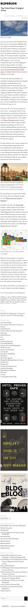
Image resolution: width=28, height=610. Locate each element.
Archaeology (3, 297)
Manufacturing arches (6, 528)
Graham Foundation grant (10, 120)
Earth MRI (19, 205)
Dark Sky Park (4, 530)
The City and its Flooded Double (9, 539)
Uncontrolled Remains (6, 343)
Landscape (2, 300)
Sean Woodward (4, 559)
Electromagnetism (4, 298)
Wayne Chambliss (5, 572)
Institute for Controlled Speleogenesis (10, 345)
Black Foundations (5, 543)
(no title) (2, 375)
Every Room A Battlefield (7, 354)
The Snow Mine (15, 584)
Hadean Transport (5, 541)
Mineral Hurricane (5, 335)
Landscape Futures (21, 296)
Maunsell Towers (10, 566)
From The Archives (7, 523)
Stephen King (8, 302)
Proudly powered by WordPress (17, 606)
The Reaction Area (5, 348)
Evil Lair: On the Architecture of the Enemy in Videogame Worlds (14, 577)
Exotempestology (5, 536)
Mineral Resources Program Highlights (11, 199)
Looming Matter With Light (8, 377)
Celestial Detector (5, 329)
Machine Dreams (5, 548)
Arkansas (10, 297)
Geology (12, 298)
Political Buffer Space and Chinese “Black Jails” (13, 526)
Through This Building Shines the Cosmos (11, 360)
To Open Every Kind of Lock (8, 366)
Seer (1, 337)
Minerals (17, 301)
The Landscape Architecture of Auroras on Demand (11, 326)
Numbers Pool (4, 362)
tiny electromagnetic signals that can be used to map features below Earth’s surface (13, 69)
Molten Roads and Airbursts (8, 370)
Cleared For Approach (6, 358)
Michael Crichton (9, 301)
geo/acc (2, 339)
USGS (9, 37)
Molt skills (3, 576)
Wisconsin (7, 303)
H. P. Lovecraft (12, 299)
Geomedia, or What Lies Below (16, 16)
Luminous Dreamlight (6, 368)
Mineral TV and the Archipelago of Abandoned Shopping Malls (13, 556)
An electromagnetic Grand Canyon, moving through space (12, 533)
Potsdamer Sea (4, 364)
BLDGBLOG (8, 3)
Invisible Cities (21, 299)
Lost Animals (4, 352)
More (22, 316)
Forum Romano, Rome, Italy (16, 187)
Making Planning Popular (7, 546)
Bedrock (15, 297)
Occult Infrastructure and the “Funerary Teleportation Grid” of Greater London (14, 561)
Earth (19, 297)
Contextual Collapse (5, 323)
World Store (3, 356)
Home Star (3, 373)
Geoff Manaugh (4, 568)
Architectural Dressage (6, 341)
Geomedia (17, 298)
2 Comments (14, 303)
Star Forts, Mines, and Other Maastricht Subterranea (11, 332)
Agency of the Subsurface (7, 350)
